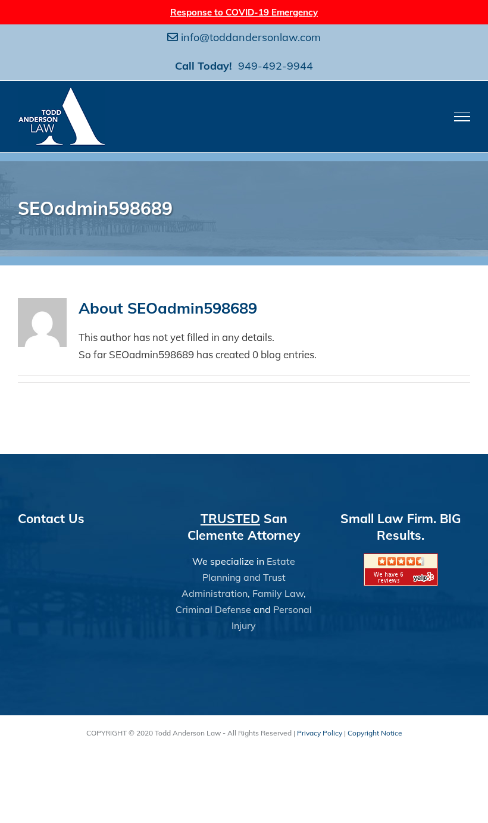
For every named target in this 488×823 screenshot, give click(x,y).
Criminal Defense (213, 609)
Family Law (278, 593)
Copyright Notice (375, 732)
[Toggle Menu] (462, 116)
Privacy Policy (319, 732)
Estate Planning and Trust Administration (238, 577)
